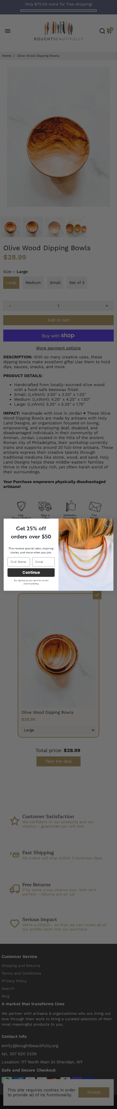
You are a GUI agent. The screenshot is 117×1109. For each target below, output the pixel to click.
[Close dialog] (109, 523)
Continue (31, 572)
